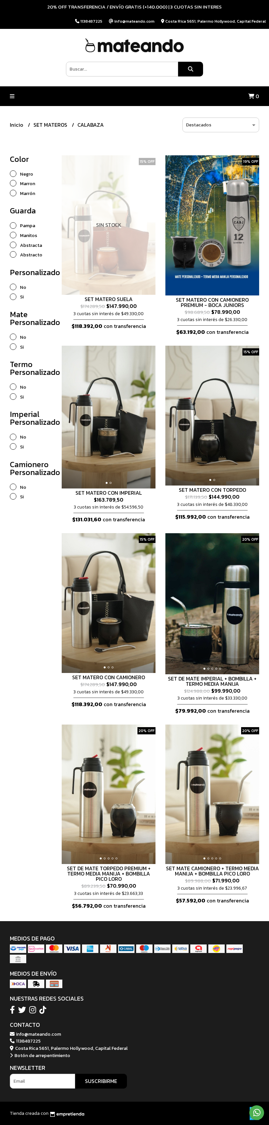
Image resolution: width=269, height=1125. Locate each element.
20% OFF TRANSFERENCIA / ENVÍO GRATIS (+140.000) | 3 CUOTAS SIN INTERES (134, 7)
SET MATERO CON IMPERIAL (108, 493)
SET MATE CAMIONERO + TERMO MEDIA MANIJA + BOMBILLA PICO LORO (212, 870)
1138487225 (28, 1041)
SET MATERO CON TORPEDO (212, 490)
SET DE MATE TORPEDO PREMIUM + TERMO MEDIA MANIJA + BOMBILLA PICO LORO (109, 873)
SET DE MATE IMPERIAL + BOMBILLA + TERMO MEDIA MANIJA (212, 681)
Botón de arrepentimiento (41, 1055)
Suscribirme (101, 1081)
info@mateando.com (38, 1034)
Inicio (17, 125)
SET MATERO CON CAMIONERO (108, 677)
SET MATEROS (51, 125)
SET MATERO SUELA (109, 299)
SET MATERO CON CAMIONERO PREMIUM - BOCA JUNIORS (212, 302)
